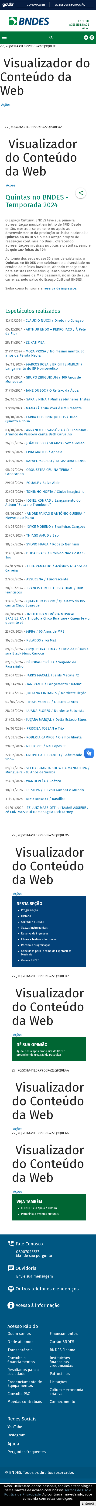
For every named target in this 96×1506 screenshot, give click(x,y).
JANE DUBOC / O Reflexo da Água (52, 390)
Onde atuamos (20, 1342)
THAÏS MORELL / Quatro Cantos (52, 702)
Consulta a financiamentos (21, 1360)
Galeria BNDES (30, 960)
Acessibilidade (79, 24)
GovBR (8, 5)
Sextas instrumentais (34, 927)
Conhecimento (62, 1401)
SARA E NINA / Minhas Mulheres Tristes (58, 399)
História (26, 916)
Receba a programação (36, 945)
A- (87, 28)
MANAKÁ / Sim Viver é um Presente (54, 408)
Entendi (88, 1503)
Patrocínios (60, 1374)
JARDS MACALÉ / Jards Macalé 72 (53, 675)
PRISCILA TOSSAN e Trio (45, 728)
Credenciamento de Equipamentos (24, 1384)
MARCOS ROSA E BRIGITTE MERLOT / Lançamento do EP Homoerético (43, 366)
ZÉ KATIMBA (35, 342)
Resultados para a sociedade (23, 1372)
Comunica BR (36, 4)
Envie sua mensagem (34, 1276)
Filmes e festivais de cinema (39, 939)
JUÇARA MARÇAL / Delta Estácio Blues (56, 719)
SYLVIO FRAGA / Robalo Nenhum (52, 544)
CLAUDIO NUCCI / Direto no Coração (55, 320)
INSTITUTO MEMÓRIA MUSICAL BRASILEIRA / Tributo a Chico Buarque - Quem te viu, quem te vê (47, 618)
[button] (5, 105)
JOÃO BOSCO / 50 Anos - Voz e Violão (55, 443)
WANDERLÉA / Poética (43, 781)
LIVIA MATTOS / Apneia (44, 452)
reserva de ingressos (60, 288)
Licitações (58, 1382)
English (83, 21)
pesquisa (55, 1054)
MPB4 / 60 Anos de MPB (45, 631)
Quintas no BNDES (32, 922)
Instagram (16, 1435)
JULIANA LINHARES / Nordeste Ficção (56, 693)
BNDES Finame (62, 1350)
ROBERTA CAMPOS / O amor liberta (54, 737)
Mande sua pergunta (34, 1255)
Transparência (20, 1350)
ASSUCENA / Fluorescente (47, 579)
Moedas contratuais (24, 1401)
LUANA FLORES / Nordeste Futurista (55, 711)
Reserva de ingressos (34, 933)
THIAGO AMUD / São (42, 535)
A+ (84, 28)
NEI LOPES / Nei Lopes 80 (46, 746)
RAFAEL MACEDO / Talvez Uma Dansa (56, 461)
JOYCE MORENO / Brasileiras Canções (56, 526)
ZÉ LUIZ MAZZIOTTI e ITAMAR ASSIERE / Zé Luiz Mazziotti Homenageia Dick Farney (47, 810)
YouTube (14, 1427)
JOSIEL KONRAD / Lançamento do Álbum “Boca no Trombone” (43, 502)
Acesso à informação (70, 4)
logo (29, 21)
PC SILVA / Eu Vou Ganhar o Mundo (55, 790)
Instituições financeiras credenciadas (61, 1362)
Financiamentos (64, 1333)
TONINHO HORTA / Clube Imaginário (55, 491)
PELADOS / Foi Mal (41, 640)
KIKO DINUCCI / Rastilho (45, 799)
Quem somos (19, 1333)
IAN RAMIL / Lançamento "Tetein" (54, 684)
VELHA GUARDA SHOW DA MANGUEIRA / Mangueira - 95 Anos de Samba (47, 770)
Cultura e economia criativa (66, 1392)
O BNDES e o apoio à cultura (39, 1208)
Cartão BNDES (62, 1342)
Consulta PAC (18, 1394)
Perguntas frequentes (26, 1452)
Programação (29, 910)
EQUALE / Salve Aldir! (43, 483)
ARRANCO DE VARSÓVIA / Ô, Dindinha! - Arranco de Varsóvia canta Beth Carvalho (46, 432)
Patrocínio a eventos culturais (40, 1214)
